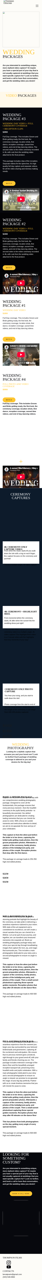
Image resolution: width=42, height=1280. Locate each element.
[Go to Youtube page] (9, 1267)
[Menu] (37, 6)
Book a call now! (21, 1193)
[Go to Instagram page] (9, 1263)
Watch (9, 183)
